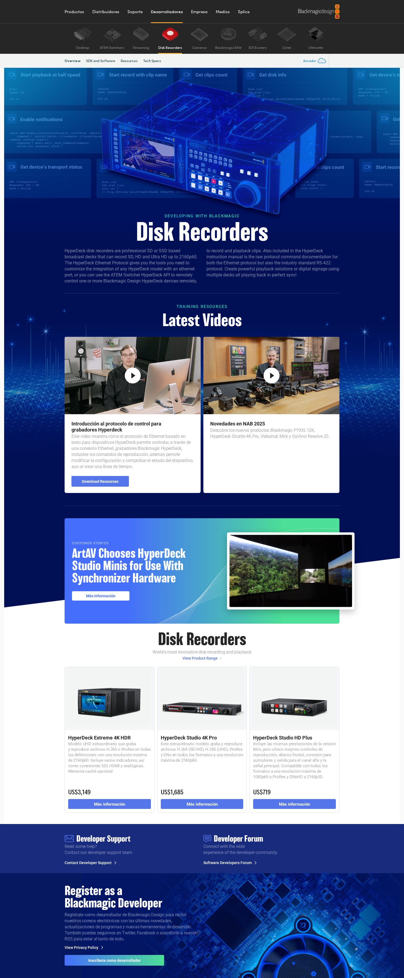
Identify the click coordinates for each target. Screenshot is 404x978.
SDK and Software (100, 60)
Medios (223, 11)
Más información (100, 595)
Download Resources (100, 481)
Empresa (199, 11)
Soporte (135, 11)
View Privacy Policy (81, 947)
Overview (73, 60)
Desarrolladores (167, 11)
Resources (129, 60)
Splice (244, 11)
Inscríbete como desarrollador (114, 960)
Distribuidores (105, 11)
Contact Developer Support (88, 863)
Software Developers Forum (227, 863)
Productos (74, 11)
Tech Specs (152, 60)
